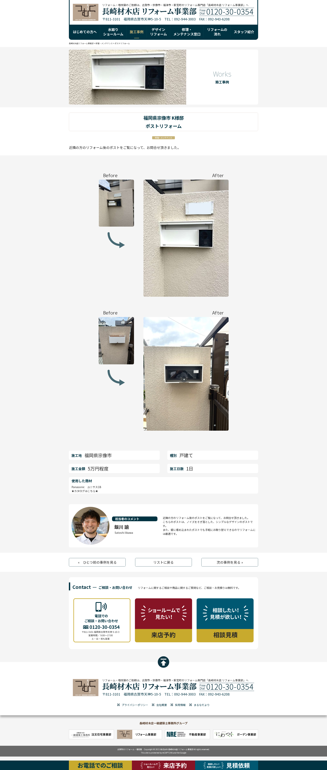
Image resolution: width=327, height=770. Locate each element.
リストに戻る (163, 562)
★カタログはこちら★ (85, 491)
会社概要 (161, 705)
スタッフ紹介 (244, 31)
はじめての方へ (85, 31)
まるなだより (202, 705)
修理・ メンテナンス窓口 (187, 31)
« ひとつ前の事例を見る (97, 562)
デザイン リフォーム (158, 31)
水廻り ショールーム (113, 31)
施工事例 (136, 31)
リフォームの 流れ (217, 31)
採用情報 (180, 705)
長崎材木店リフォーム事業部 (81, 43)
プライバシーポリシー (135, 705)
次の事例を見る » (230, 562)
